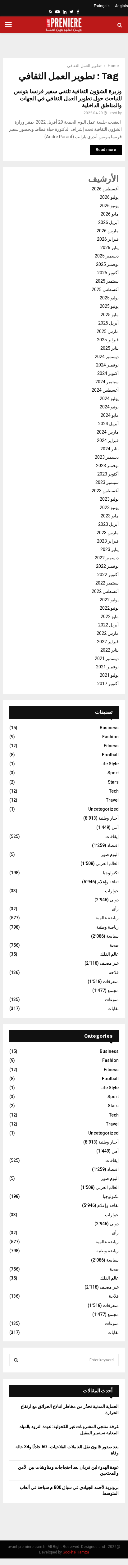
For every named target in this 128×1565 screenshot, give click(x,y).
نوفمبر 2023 (107, 465)
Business (109, 727)
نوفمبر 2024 (107, 364)
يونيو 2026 (109, 205)
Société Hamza (76, 1552)
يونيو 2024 (109, 406)
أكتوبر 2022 (108, 574)
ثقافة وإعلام (108, 881)
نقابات (113, 1008)
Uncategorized (103, 809)
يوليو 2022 (109, 599)
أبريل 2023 (108, 524)
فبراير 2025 (108, 339)
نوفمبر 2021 (107, 666)
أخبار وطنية (108, 818)
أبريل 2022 (108, 624)
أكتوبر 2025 (108, 272)
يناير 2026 (109, 247)
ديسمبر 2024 (107, 356)
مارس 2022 (108, 633)
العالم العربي (107, 863)
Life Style (109, 763)
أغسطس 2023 (105, 490)
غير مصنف (109, 963)
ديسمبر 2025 (107, 255)
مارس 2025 (108, 331)
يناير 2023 (109, 549)
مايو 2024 (110, 415)
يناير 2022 (109, 650)
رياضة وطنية (107, 927)
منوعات (112, 999)
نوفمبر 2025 (107, 264)
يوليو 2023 (109, 499)
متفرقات (111, 981)
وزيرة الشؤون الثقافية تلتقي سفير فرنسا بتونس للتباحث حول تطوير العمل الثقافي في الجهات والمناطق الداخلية (68, 98)
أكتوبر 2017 (108, 683)
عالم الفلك (109, 954)
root (113, 113)
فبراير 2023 (108, 541)
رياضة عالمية (107, 917)
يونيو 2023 (109, 507)
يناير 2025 (109, 348)
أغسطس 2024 (105, 390)
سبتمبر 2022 (107, 582)
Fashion (110, 736)
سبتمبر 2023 (107, 482)
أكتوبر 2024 (108, 373)
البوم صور (110, 854)
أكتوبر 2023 (108, 473)
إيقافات (112, 836)
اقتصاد (113, 845)
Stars (113, 782)
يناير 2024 (109, 448)
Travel (112, 800)
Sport (113, 772)
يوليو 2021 (109, 675)
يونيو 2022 (109, 608)
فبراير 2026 (108, 239)
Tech (114, 791)
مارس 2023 (108, 532)
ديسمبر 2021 (107, 658)
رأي (115, 908)
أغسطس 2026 (105, 188)
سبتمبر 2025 (107, 281)
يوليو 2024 (109, 398)
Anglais (121, 6)
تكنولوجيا (111, 872)
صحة (114, 945)
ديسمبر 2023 (107, 457)
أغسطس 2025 (105, 289)
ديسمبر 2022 (107, 557)
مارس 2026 (108, 230)
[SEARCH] (16, 1360)
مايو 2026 (110, 214)
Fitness (111, 745)
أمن (115, 827)
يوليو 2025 (109, 297)
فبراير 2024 (108, 440)
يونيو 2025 (109, 306)
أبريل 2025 (108, 323)
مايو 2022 (110, 616)
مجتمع (113, 990)
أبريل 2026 (108, 222)
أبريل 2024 (108, 423)
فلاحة (114, 972)
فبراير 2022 (108, 641)
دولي (114, 899)
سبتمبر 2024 (107, 381)
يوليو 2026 (109, 197)
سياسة (112, 936)
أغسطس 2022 (105, 591)
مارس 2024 (108, 432)
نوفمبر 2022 (107, 566)
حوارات (112, 890)
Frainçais (102, 6)
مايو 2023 (110, 515)
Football (110, 754)
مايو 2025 (110, 314)
